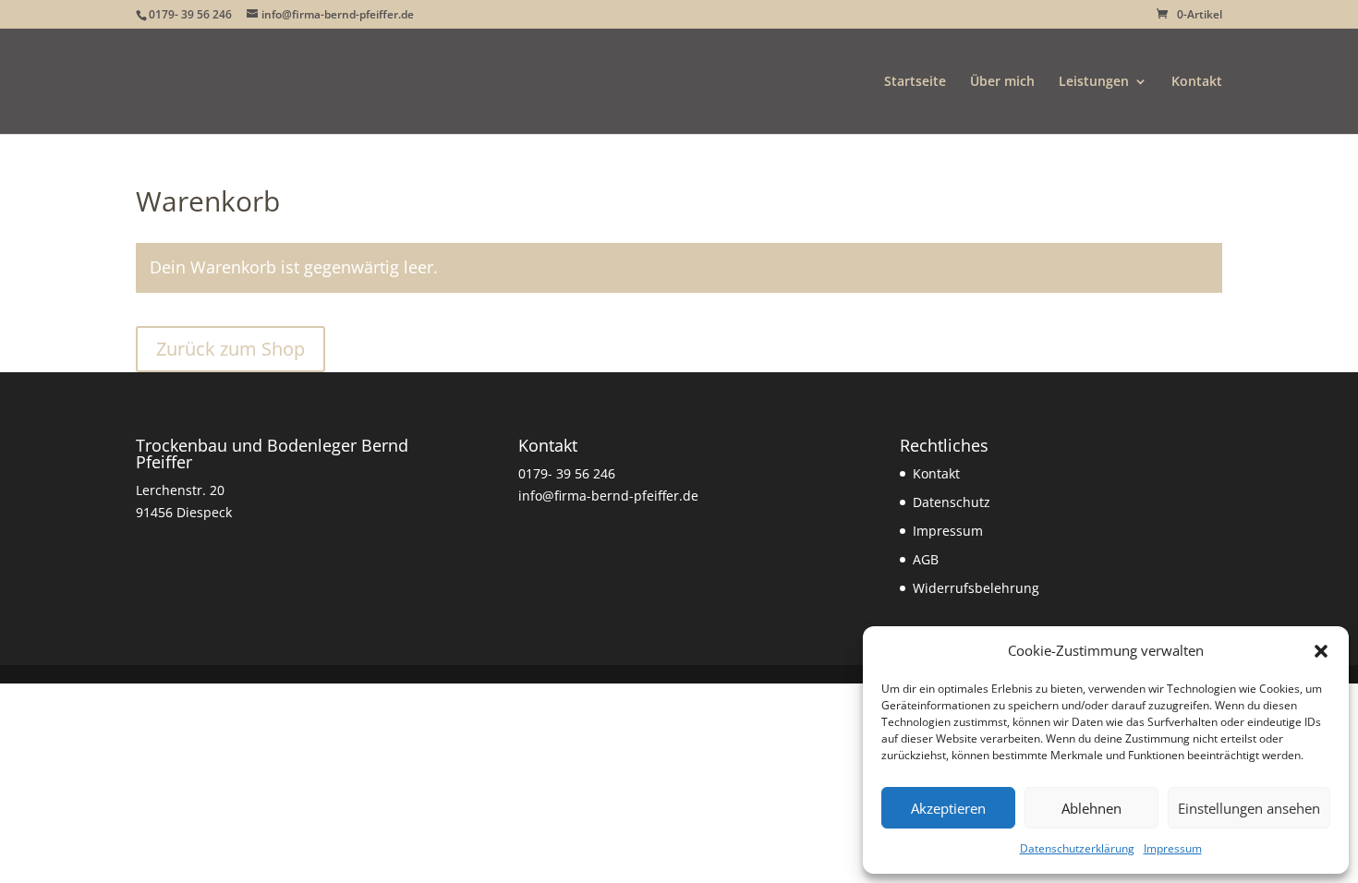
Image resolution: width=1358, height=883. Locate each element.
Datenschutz (951, 502)
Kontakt (1196, 82)
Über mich (1002, 82)
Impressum (1173, 848)
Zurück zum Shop (230, 348)
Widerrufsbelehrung (976, 588)
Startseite (915, 82)
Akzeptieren (948, 808)
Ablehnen (1091, 808)
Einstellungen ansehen (1249, 808)
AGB (926, 559)
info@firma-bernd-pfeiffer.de (608, 495)
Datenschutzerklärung (1077, 848)
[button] (1321, 651)
